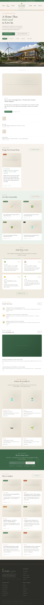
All (39, 303)
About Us (24, 585)
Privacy (19, 601)
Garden (30, 5)
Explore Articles (8, 33)
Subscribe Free (30, 462)
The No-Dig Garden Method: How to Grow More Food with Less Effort (15, 62)
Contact (40, 5)
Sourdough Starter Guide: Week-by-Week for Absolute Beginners (17, 314)
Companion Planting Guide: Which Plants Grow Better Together (13, 367)
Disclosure (24, 595)
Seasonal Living (4, 591)
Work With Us (25, 589)
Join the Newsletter (22, 33)
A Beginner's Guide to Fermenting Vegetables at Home (15, 307)
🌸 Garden (23, 38)
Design (3, 5)
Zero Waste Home (5, 587)
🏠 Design (4, 38)
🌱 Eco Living (10, 38)
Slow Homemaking (5, 593)
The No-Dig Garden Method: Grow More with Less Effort (12, 359)
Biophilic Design (4, 589)
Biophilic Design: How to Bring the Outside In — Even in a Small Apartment (10, 172)
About (35, 5)
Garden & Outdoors (26, 577)
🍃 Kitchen (17, 38)
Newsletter (24, 591)
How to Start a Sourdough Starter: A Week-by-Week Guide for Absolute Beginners (20, 100)
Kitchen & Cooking (26, 575)
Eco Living (8, 6)
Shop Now (5, 415)
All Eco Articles (35, 196)
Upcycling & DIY (4, 595)
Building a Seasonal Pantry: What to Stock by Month (15, 321)
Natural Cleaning (4, 585)
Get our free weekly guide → (30, 0)
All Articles (36, 475)
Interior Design (5, 137)
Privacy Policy (25, 593)
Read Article (7, 111)
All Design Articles (34, 149)
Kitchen (12, 5)
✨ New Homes (29, 38)
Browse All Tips (21, 293)
